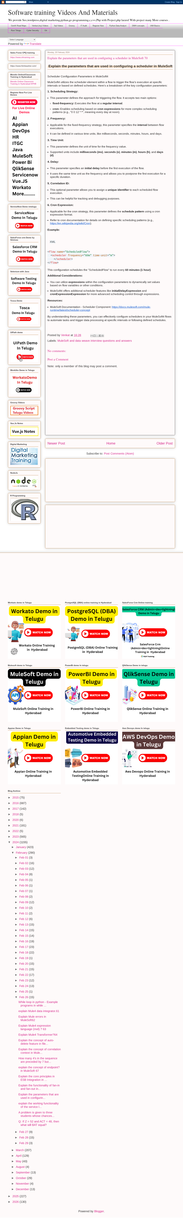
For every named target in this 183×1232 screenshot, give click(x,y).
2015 (16, 797)
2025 (16, 1196)
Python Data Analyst (117, 26)
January (21, 847)
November (23, 1183)
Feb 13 (24, 924)
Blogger (99, 1211)
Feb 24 (24, 986)
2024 (16, 842)
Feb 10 (24, 907)
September (23, 1172)
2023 (16, 836)
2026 (16, 1201)
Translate (35, 43)
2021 (16, 825)
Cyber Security (33, 30)
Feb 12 (24, 919)
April (19, 1155)
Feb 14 (24, 930)
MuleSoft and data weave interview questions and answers (94, 340)
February (22, 852)
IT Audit (83, 26)
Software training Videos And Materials (63, 12)
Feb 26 (24, 997)
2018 (16, 814)
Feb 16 (24, 941)
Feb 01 (24, 857)
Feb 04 (24, 874)
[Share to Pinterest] (102, 335)
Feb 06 (24, 885)
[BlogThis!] (94, 335)
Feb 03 (24, 868)
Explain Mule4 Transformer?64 (37, 1034)
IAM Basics (155, 26)
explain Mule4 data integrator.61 (38, 1011)
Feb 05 (24, 879)
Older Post (165, 443)
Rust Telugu (16, 30)
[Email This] (91, 335)
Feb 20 (24, 963)
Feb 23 (24, 980)
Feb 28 (24, 1137)
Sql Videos (58, 26)
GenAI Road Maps (18, 26)
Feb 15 (24, 935)
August (21, 1166)
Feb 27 (24, 1131)
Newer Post (56, 443)
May (19, 1161)
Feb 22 (24, 974)
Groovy (72, 26)
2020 (16, 819)
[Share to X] (97, 335)
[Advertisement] (110, 480)
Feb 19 (24, 958)
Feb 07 (24, 891)
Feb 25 (24, 991)
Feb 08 (24, 896)
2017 (16, 808)
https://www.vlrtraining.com (22, 57)
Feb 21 (24, 969)
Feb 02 (24, 863)
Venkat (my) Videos (40, 26)
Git (46, 30)
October (21, 1178)
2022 (16, 831)
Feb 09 (24, 902)
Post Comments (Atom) (119, 453)
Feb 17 (24, 946)
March (20, 1150)
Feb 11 (24, 913)
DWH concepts (138, 26)
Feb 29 (24, 1143)
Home (110, 443)
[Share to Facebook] (100, 335)
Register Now (98, 26)
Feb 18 (24, 952)
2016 (16, 803)
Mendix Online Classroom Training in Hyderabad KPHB (23, 82)
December (23, 1189)
